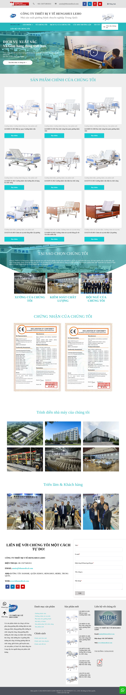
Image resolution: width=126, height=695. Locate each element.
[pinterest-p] (95, 4)
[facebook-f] (85, 4)
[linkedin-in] (90, 4)
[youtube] (100, 4)
